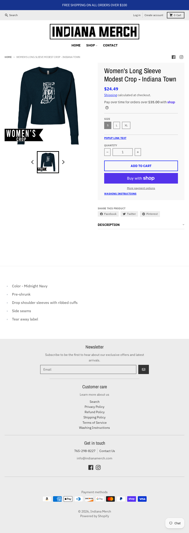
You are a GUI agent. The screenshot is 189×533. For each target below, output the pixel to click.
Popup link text (115, 138)
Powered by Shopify (94, 516)
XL (126, 125)
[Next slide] (63, 162)
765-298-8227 (84, 451)
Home (8, 57)
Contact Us (107, 451)
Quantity (110, 145)
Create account (154, 15)
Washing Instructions (120, 193)
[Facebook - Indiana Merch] (174, 57)
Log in (137, 15)
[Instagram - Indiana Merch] (181, 57)
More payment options (141, 188)
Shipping (110, 95)
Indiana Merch (100, 511)
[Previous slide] (33, 162)
